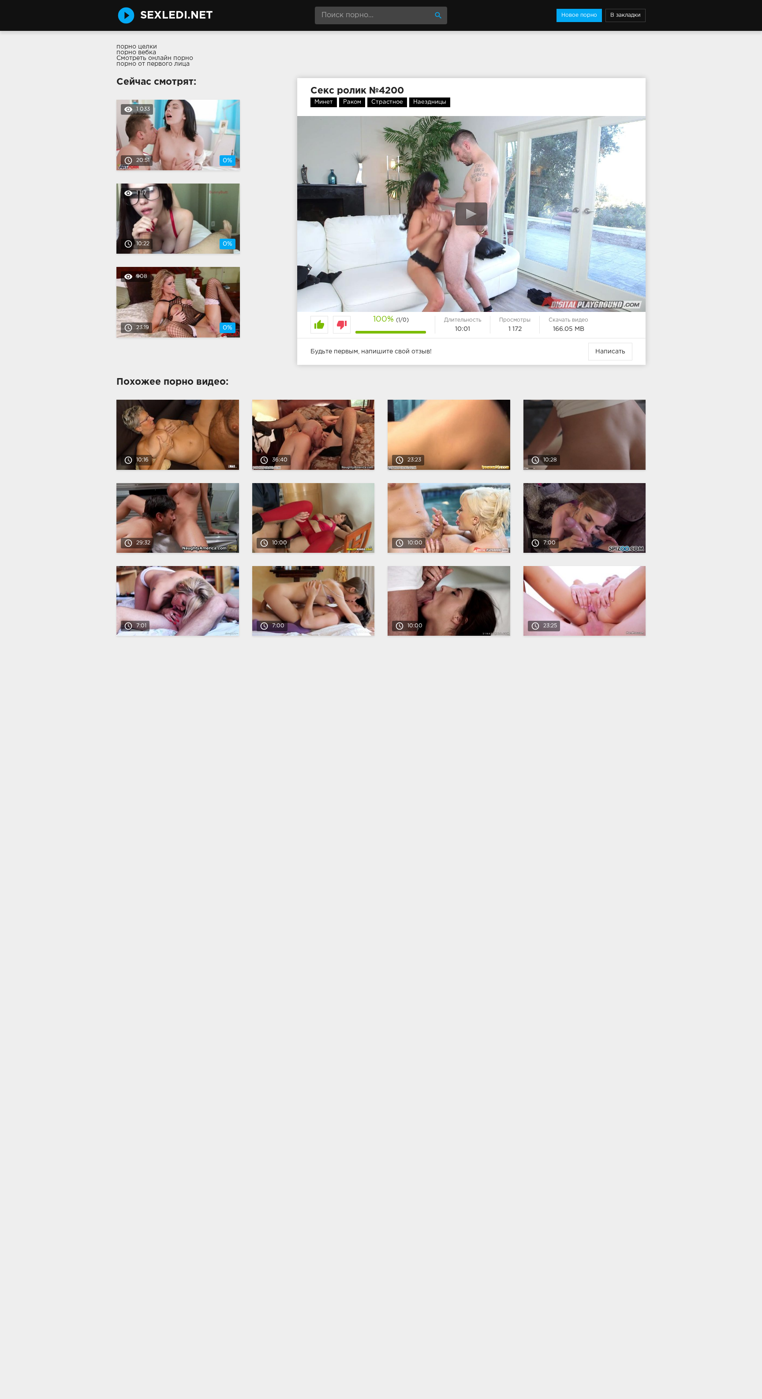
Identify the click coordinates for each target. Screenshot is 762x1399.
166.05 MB (568, 329)
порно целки (136, 46)
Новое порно (579, 15)
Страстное (387, 102)
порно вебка (136, 52)
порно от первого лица (153, 64)
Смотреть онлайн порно (154, 58)
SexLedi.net (176, 15)
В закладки (625, 15)
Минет (323, 102)
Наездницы (429, 102)
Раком (352, 102)
